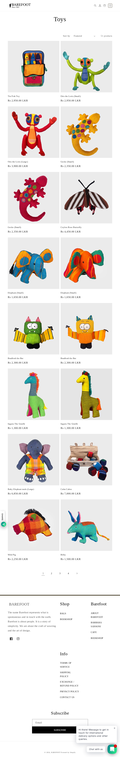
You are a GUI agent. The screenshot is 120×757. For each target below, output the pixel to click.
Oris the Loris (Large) (18, 162)
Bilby (63, 555)
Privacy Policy (69, 691)
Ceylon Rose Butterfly (71, 227)
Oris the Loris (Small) (71, 96)
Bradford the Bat (15, 358)
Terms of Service (66, 665)
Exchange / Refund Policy (69, 684)
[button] (95, 5)
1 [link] (43, 573)
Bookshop (66, 619)
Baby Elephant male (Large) (21, 489)
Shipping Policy (65, 674)
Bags (63, 613)
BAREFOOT (55, 752)
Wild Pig (12, 555)
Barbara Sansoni (96, 624)
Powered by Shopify (68, 752)
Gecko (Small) (67, 162)
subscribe (60, 730)
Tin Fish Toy (14, 96)
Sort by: (67, 36)
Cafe (94, 632)
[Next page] (76, 573)
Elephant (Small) (16, 293)
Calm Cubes (66, 489)
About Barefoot (97, 615)
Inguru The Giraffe (16, 424)
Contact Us (67, 697)
